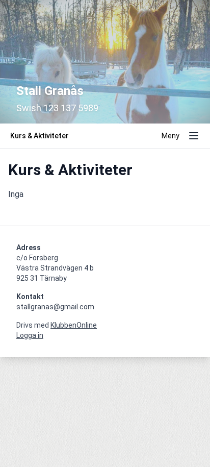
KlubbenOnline (73, 325)
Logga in (29, 335)
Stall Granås (50, 91)
